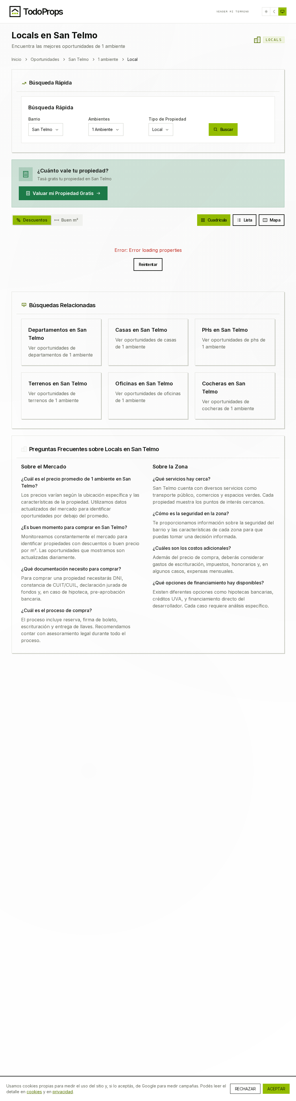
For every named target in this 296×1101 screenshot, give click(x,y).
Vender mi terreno (233, 11)
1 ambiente (108, 59)
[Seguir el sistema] (282, 11)
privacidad (63, 1091)
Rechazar (245, 1088)
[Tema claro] (266, 11)
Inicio (16, 59)
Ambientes (99, 119)
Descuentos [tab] (35, 219)
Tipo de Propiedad (167, 119)
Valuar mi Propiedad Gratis (63, 193)
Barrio (34, 119)
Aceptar (276, 1088)
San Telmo (79, 59)
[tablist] (47, 220)
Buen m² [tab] (69, 219)
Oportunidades (45, 59)
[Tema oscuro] (274, 11)
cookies (34, 1091)
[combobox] (45, 129)
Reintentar (148, 264)
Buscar (226, 129)
